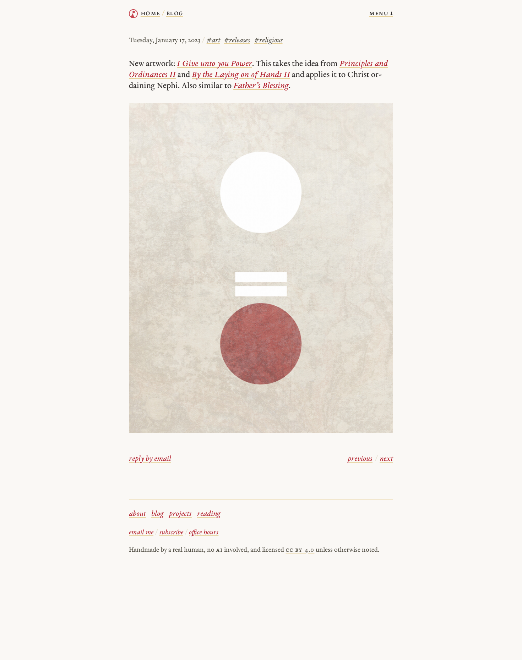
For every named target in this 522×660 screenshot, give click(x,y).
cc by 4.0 (300, 550)
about (137, 514)
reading (209, 514)
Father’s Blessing (261, 86)
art (213, 40)
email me (141, 532)
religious (268, 40)
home (150, 13)
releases (237, 40)
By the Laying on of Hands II (241, 75)
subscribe (171, 532)
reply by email (150, 459)
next (386, 459)
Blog (174, 13)
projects (180, 514)
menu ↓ (381, 13)
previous (360, 459)
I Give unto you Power (214, 64)
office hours (203, 532)
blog (157, 514)
